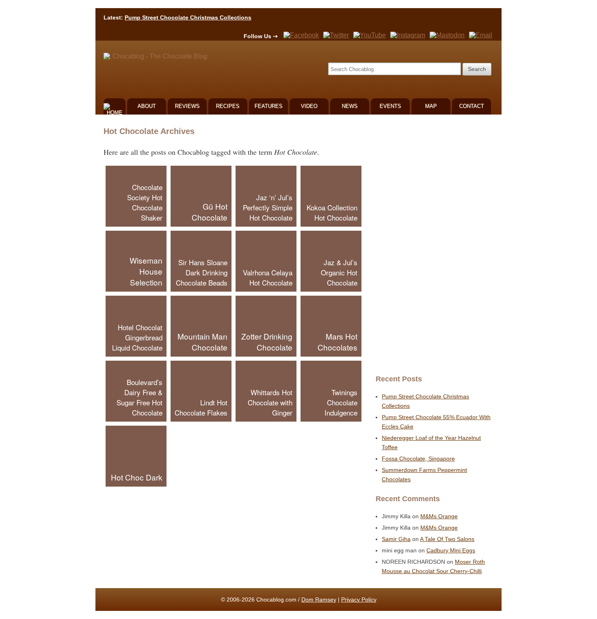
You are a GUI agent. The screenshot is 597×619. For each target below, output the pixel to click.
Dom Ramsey (318, 599)
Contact (471, 106)
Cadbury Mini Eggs (450, 550)
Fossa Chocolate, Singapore (418, 458)
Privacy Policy (358, 599)
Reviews (187, 106)
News (350, 106)
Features (269, 106)
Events (390, 106)
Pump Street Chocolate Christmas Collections (188, 17)
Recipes (228, 106)
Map (431, 106)
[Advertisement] (432, 244)
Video (309, 106)
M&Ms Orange (439, 516)
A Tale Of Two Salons (447, 539)
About (147, 106)
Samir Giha (396, 539)
